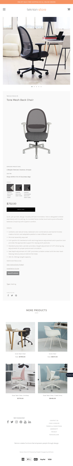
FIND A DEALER (54, 423)
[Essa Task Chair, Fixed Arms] (52, 378)
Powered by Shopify (35, 452)
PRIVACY (54, 432)
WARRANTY (54, 429)
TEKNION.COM (54, 435)
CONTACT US (54, 420)
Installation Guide (13, 269)
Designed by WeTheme (47, 452)
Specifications (13, 273)
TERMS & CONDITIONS (54, 426)
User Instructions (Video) (15, 265)
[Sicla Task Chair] (20, 337)
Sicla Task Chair (20, 354)
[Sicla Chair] (52, 337)
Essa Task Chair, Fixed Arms (52, 395)
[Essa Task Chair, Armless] (20, 378)
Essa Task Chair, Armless (20, 395)
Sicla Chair (52, 354)
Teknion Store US (12, 96)
